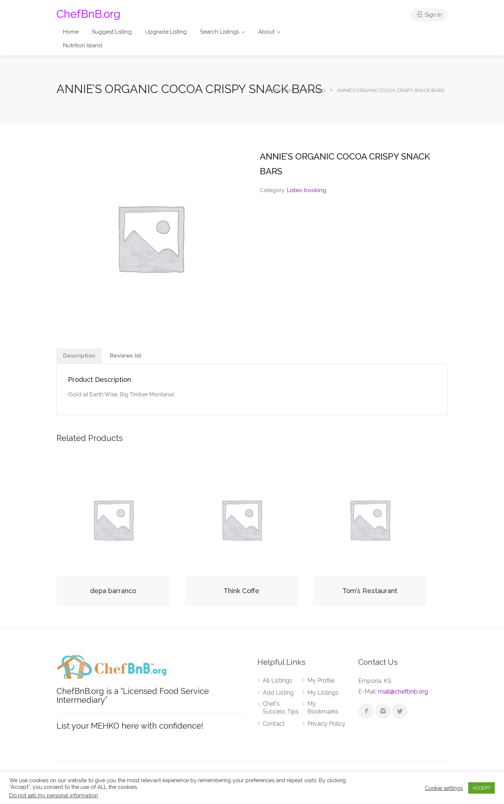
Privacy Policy (326, 723)
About (266, 31)
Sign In (432, 14)
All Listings (277, 680)
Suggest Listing (112, 31)
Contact (274, 723)
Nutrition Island (82, 45)
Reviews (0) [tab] (125, 355)
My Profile (320, 680)
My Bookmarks (322, 707)
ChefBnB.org (88, 13)
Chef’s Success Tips (281, 707)
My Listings (322, 692)
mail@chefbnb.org (403, 691)
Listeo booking (306, 190)
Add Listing (278, 692)
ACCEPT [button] (481, 788)
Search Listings (219, 31)
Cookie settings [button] (444, 788)
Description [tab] (79, 355)
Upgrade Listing (166, 31)
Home (71, 31)
